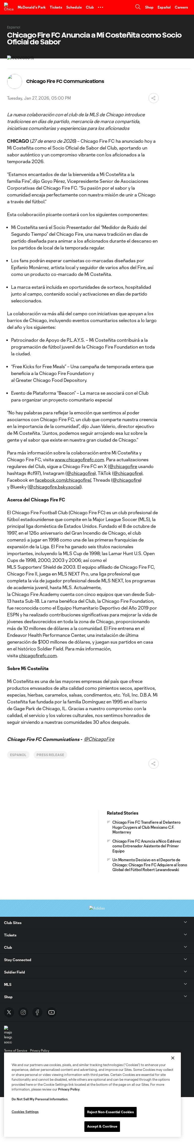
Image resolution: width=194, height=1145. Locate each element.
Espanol (18, 755)
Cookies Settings (25, 1112)
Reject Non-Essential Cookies (110, 1112)
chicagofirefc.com (38, 655)
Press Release (50, 755)
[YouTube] (51, 1012)
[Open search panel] (138, 7)
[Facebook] (37, 1012)
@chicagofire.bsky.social (54, 487)
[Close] (172, 1058)
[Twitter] (9, 1012)
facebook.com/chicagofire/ (63, 480)
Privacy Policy (69, 1089)
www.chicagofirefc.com (79, 459)
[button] (100, 7)
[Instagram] (23, 1012)
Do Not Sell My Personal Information (40, 1099)
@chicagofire (123, 466)
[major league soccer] (8, 1035)
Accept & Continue (102, 1126)
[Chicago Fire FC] (9, 7)
